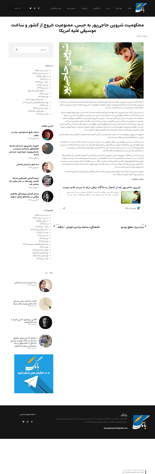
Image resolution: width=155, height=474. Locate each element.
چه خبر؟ (118, 8)
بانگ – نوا (44, 82)
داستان (45, 88)
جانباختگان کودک (37, 99)
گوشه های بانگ (37, 90)
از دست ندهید (42, 73)
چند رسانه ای (56, 8)
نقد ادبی (45, 114)
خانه (129, 8)
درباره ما (84, 8)
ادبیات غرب (44, 70)
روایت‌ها (45, 96)
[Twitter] (30, 8)
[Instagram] (34, 8)
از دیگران (96, 8)
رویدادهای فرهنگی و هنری (38, 102)
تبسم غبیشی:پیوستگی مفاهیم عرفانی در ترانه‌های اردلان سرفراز (24, 195)
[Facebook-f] (39, 8)
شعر (46, 105)
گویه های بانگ (38, 111)
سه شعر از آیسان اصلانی (28, 164)
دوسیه (45, 93)
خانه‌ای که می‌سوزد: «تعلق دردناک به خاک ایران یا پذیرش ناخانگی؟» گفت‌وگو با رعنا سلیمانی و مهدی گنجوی (23, 342)
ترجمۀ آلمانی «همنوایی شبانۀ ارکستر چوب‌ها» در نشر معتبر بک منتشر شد (24, 181)
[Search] (16, 50)
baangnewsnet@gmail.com (115, 428)
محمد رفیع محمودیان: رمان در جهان (25, 133)
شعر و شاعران (42, 108)
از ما (107, 8)
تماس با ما (71, 8)
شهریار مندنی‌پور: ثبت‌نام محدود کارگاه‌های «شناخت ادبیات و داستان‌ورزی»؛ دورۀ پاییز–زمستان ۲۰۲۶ (24, 150)
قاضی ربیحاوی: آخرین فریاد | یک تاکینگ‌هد (24, 321)
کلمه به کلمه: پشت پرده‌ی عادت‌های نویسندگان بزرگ (25, 302)
